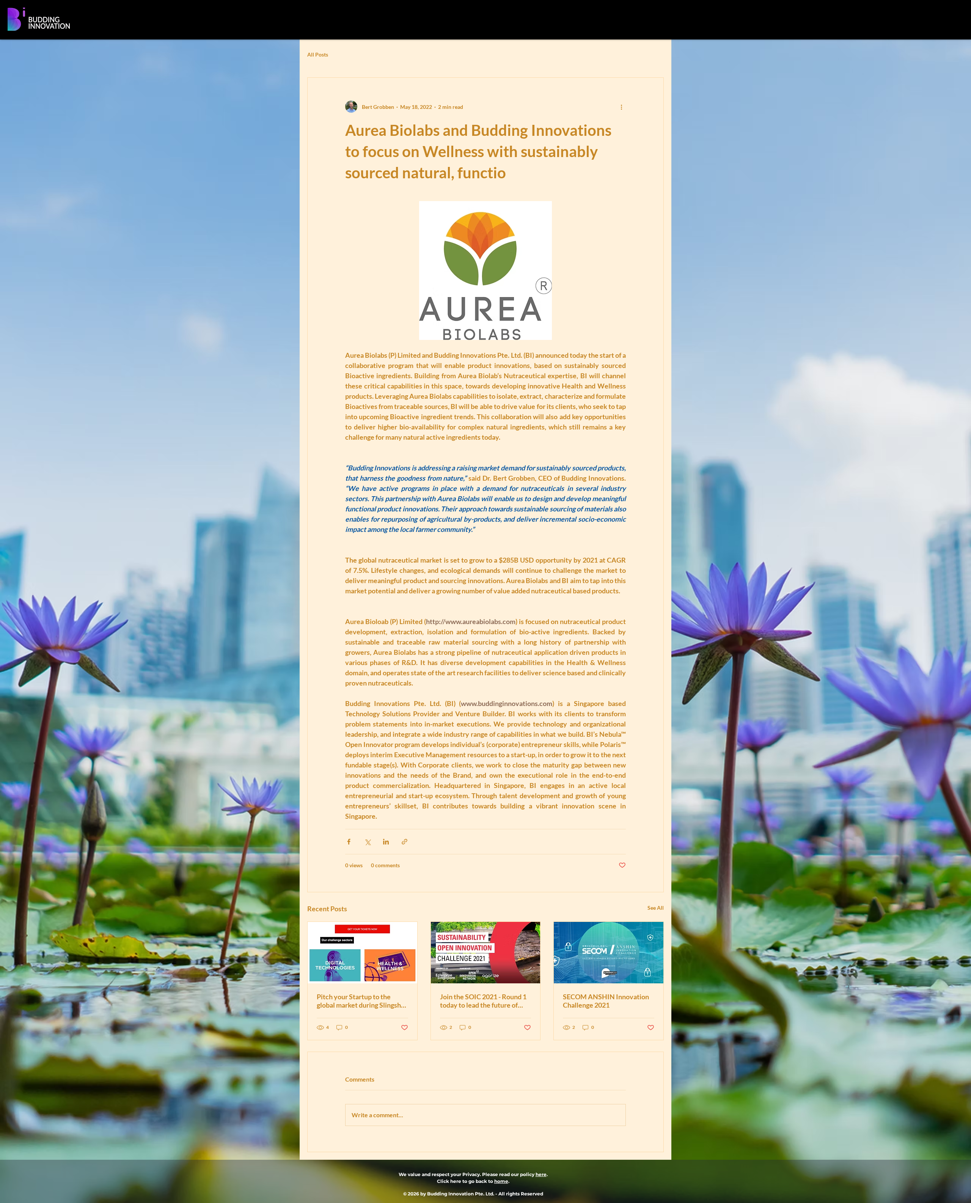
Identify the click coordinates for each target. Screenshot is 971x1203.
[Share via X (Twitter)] (367, 841)
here (541, 1174)
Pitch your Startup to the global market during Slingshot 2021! (362, 1000)
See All (655, 907)
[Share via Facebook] (348, 841)
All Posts (317, 54)
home (501, 1181)
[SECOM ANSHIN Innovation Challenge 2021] (608, 952)
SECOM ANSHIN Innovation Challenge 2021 (606, 1000)
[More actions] (621, 106)
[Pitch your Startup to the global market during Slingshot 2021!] (362, 952)
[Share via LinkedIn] (386, 841)
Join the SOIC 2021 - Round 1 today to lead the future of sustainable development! (483, 1000)
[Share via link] (404, 841)
